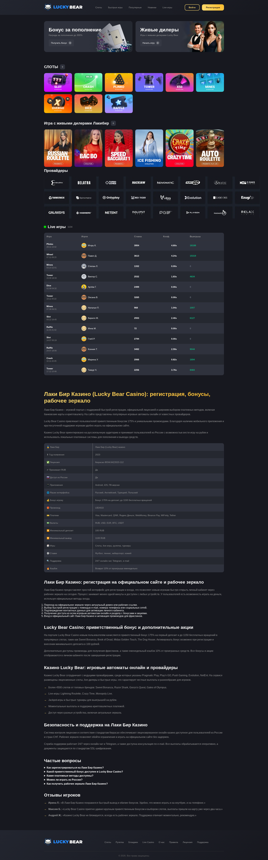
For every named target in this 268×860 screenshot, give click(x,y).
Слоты (98, 7)
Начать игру (149, 43)
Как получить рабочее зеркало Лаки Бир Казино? (77, 783)
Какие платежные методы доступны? (70, 775)
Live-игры (167, 7)
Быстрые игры (115, 7)
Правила (173, 842)
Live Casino (148, 842)
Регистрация (213, 7)
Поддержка (202, 842)
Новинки (152, 7)
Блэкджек (133, 842)
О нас (162, 842)
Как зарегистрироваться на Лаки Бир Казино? (75, 767)
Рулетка (120, 842)
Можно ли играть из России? (65, 779)
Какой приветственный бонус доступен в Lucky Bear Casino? (85, 771)
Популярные (135, 7)
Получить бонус (59, 43)
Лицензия (187, 842)
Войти (192, 7)
